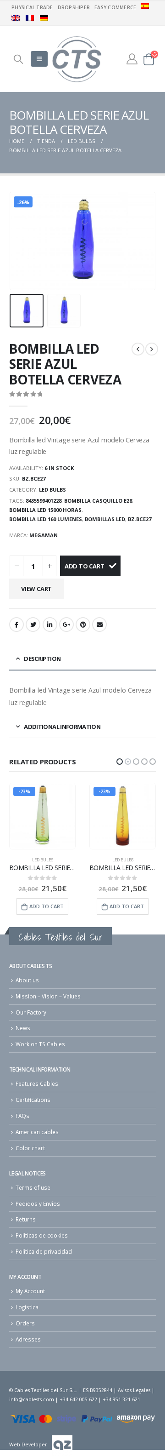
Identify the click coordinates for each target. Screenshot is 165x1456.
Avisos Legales (134, 1390)
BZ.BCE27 (139, 519)
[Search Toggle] (18, 59)
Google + (66, 624)
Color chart (30, 1148)
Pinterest (83, 624)
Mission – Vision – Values (48, 996)
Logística (27, 1307)
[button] (120, 761)
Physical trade (32, 7)
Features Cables (37, 1083)
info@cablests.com (31, 1399)
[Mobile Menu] (39, 59)
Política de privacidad (44, 1251)
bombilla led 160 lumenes (45, 519)
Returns (26, 1219)
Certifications (33, 1099)
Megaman (43, 535)
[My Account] (132, 58)
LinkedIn (50, 624)
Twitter (33, 624)
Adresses (28, 1339)
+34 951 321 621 (121, 1399)
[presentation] (21, 241)
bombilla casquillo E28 (98, 500)
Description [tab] (42, 658)
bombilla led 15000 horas (45, 509)
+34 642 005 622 (78, 1399)
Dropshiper (74, 7)
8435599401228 (43, 500)
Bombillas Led (105, 519)
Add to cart (84, 566)
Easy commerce (115, 7)
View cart (36, 589)
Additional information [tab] (62, 726)
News (23, 1028)
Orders (25, 1323)
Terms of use (33, 1187)
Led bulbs (52, 489)
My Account (30, 1291)
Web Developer (28, 1444)
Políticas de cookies (42, 1235)
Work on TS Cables (40, 1044)
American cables (37, 1131)
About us (27, 980)
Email (99, 624)
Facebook (16, 624)
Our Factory (31, 1012)
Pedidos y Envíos (38, 1203)
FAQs (22, 1115)
